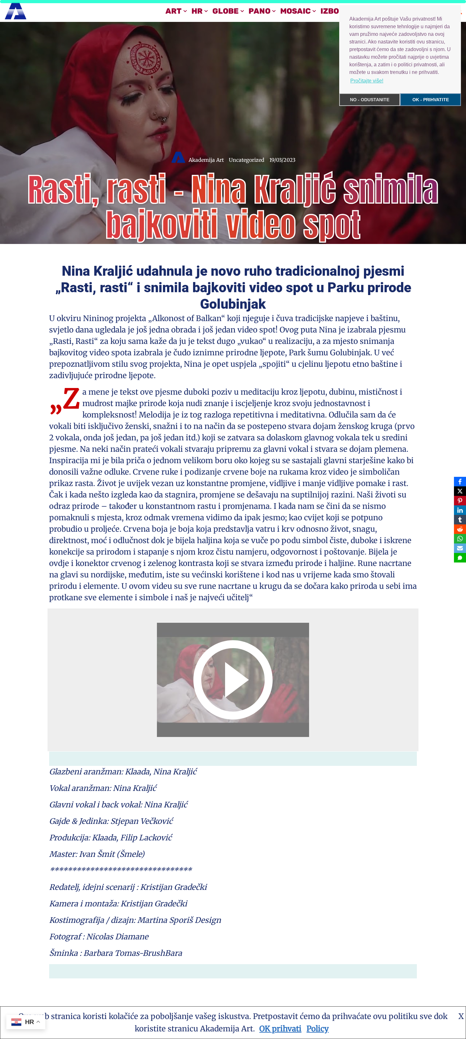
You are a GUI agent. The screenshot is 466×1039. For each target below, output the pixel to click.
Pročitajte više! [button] (366, 80)
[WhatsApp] (460, 538)
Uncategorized (246, 160)
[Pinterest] (460, 500)
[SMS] (460, 557)
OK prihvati (280, 1029)
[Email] (460, 548)
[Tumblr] (460, 519)
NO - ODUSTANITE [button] (369, 99)
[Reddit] (460, 529)
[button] (185, 11)
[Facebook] (460, 481)
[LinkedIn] (460, 510)
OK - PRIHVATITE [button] (430, 99)
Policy (318, 1029)
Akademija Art (206, 160)
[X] (460, 491)
